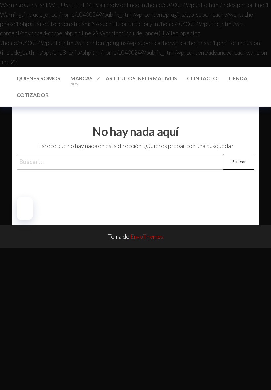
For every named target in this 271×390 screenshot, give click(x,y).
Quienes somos (38, 78)
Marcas (81, 80)
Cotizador (33, 95)
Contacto (202, 78)
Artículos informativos (141, 78)
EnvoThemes (146, 236)
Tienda (237, 78)
